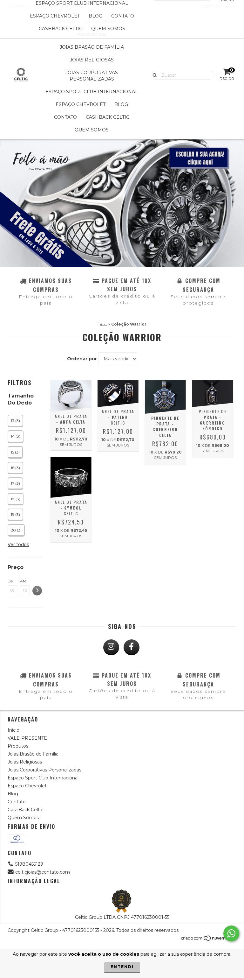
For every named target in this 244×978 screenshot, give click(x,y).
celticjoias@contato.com (42, 872)
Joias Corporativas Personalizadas (91, 76)
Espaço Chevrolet (55, 16)
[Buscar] (153, 74)
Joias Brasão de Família (92, 47)
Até (23, 581)
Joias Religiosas (92, 60)
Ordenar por (82, 359)
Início (102, 324)
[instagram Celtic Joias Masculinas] (111, 647)
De (10, 581)
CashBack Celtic (60, 29)
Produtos (18, 746)
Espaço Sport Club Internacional (91, 92)
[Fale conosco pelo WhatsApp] (231, 933)
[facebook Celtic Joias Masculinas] (131, 647)
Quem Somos (108, 29)
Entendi (122, 966)
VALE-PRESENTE (27, 738)
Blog (95, 16)
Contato (122, 16)
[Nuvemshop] (208, 940)
